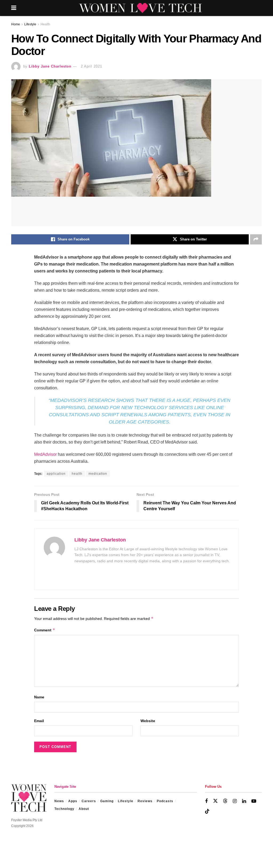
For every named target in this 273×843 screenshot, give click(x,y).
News (59, 801)
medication (98, 474)
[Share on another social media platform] (256, 239)
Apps (72, 801)
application (56, 474)
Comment (44, 629)
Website (147, 721)
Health (45, 24)
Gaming (107, 801)
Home (15, 24)
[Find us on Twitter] (215, 801)
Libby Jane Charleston (50, 66)
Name (39, 697)
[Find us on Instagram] (235, 801)
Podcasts (165, 801)
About (84, 809)
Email (39, 721)
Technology (64, 809)
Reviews (145, 801)
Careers (89, 801)
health (77, 474)
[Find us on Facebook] (206, 801)
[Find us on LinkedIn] (244, 801)
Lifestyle (30, 24)
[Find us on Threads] (225, 801)
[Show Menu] (13, 8)
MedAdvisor (45, 454)
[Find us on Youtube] (253, 801)
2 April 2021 (91, 66)
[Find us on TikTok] (207, 811)
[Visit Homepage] (140, 8)
